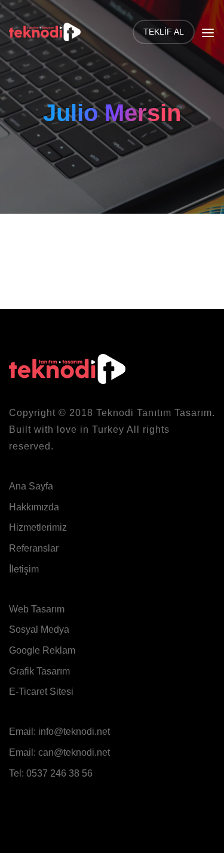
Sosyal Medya (39, 629)
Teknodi (115, 413)
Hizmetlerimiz (38, 527)
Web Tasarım (37, 609)
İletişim (24, 569)
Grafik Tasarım (39, 671)
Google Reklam (42, 650)
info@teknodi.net (74, 731)
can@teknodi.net (74, 752)
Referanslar (34, 548)
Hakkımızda (34, 507)
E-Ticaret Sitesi (41, 691)
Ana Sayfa (31, 486)
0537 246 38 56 (59, 773)
